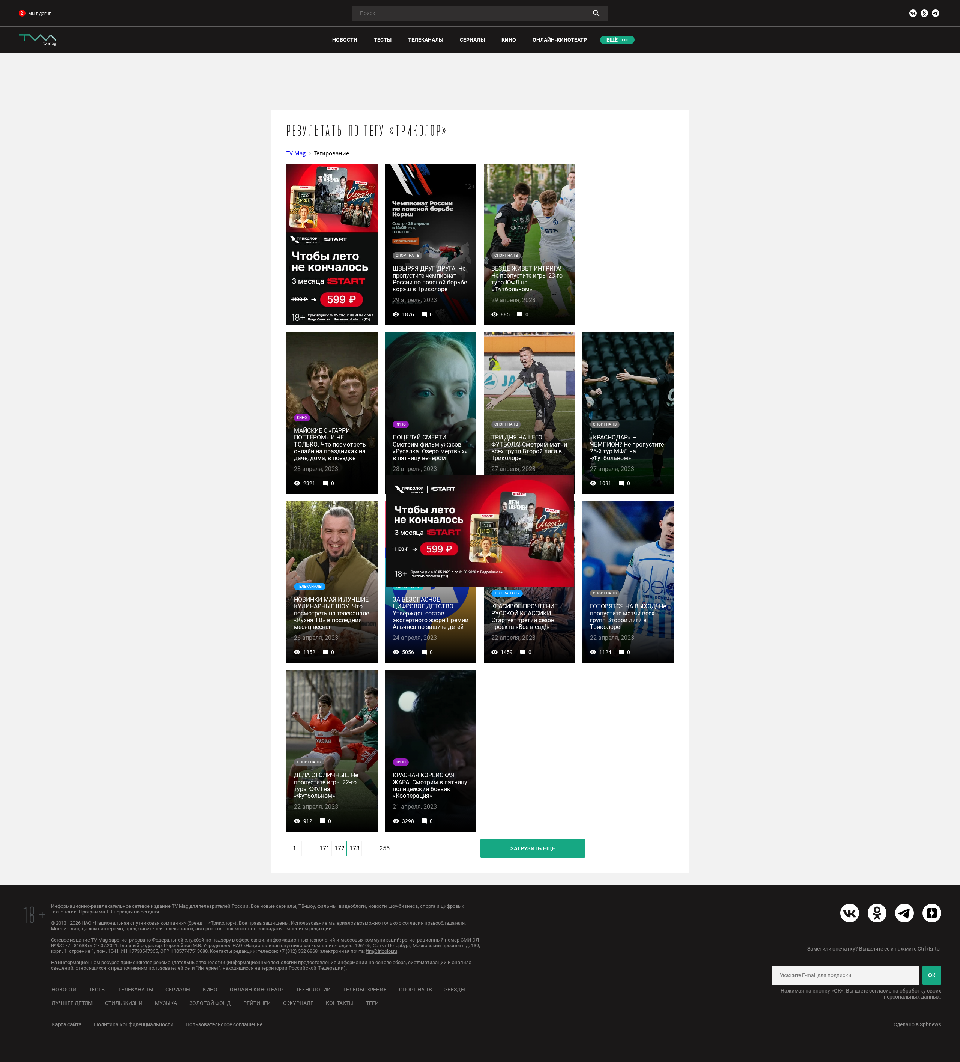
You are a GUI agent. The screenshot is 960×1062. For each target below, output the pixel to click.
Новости (64, 990)
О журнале (298, 1003)
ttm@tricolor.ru (381, 951)
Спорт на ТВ (415, 990)
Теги (372, 1003)
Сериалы (177, 990)
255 (385, 848)
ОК (932, 975)
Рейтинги (257, 1003)
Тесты (97, 990)
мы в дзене (39, 14)
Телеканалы (135, 990)
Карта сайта (67, 1024)
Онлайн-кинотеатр (257, 990)
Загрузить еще (532, 848)
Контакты (340, 1003)
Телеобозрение (365, 990)
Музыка (166, 1003)
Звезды (454, 990)
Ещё (612, 40)
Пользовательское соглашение (224, 1024)
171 (325, 848)
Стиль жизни (123, 1003)
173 (355, 848)
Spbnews (930, 1024)
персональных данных (912, 997)
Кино (210, 990)
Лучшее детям (72, 1003)
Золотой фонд (210, 1003)
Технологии (313, 990)
